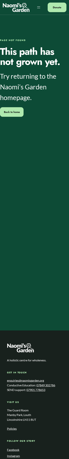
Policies (12, 428)
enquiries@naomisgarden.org (25, 380)
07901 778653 (35, 390)
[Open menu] (38, 7)
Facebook (13, 449)
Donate (57, 7)
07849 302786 (45, 385)
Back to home (12, 112)
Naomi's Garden (16, 7)
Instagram (13, 456)
